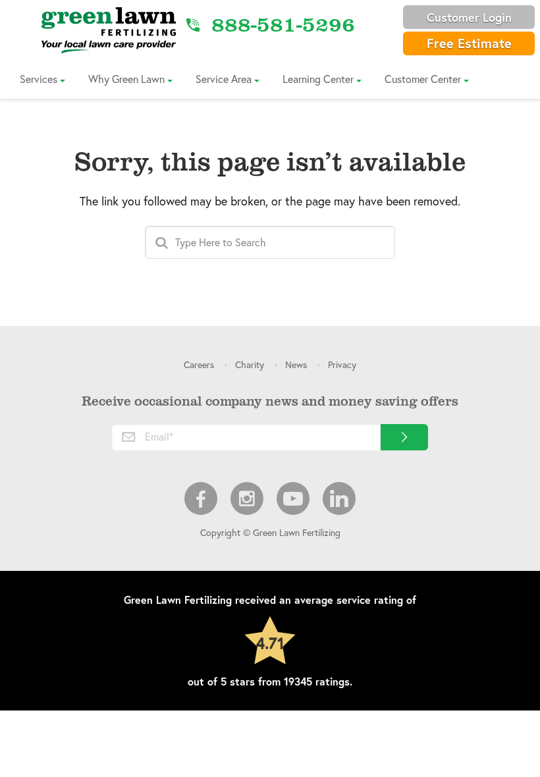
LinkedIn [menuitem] (339, 498)
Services (38, 79)
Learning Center (318, 79)
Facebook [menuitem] (200, 498)
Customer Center (423, 79)
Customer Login (469, 17)
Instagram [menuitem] (246, 498)
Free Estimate (469, 43)
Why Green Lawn (126, 79)
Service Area (224, 79)
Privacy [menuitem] (342, 364)
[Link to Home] (108, 29)
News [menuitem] (296, 364)
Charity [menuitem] (249, 364)
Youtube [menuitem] (293, 498)
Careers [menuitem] (199, 364)
